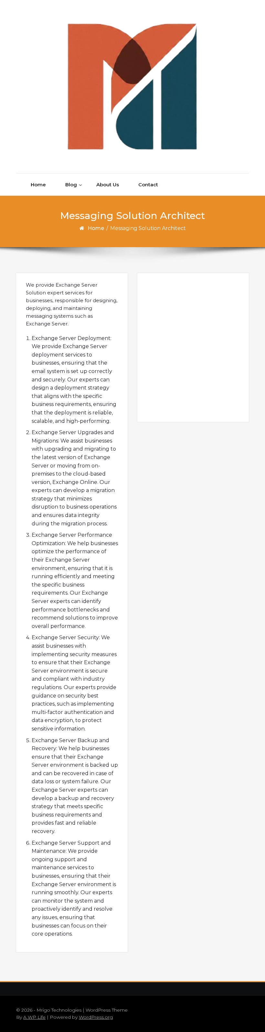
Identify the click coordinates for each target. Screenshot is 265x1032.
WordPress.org (96, 1017)
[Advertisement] (194, 347)
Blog (71, 184)
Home (38, 184)
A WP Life (34, 1017)
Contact (148, 184)
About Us (107, 184)
